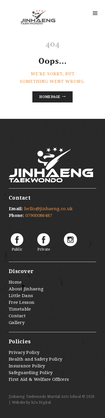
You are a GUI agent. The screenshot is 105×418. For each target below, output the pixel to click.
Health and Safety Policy (35, 359)
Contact (17, 315)
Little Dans (21, 295)
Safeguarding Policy (31, 372)
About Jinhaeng (26, 289)
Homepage (49, 97)
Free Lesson (21, 302)
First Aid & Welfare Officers (39, 379)
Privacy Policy (24, 352)
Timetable (20, 309)
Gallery (16, 322)
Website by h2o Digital (31, 402)
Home (15, 282)
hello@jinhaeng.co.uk (48, 208)
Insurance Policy (27, 366)
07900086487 (38, 215)
